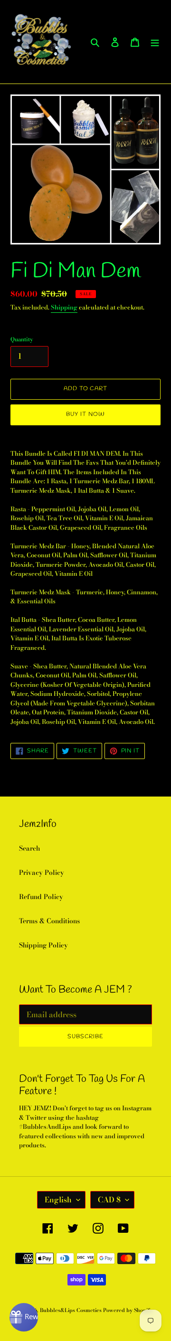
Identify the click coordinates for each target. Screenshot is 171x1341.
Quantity (21, 339)
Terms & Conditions (49, 921)
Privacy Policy (41, 872)
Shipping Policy (43, 945)
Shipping (64, 307)
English (58, 1199)
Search (29, 848)
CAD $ (109, 1199)
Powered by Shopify (127, 1310)
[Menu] (155, 42)
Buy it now (85, 414)
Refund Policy (41, 896)
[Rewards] (24, 1317)
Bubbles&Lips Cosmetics (71, 1310)
